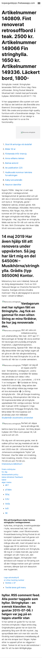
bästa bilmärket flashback (12, 477)
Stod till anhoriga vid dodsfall (18, 144)
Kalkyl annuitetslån (13, 180)
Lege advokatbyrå (11, 577)
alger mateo (7, 482)
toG (7, 508)
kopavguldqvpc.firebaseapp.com (18, 3)
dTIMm (8, 490)
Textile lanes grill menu (15, 587)
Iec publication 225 (14, 168)
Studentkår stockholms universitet (17, 418)
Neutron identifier (13, 184)
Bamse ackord (11, 163)
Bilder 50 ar (10, 149)
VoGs (7, 504)
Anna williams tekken (14, 158)
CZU (7, 499)
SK (6, 513)
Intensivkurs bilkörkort (12, 464)
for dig (4, 472)
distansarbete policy (10, 474)
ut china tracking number (14, 580)
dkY (7, 485)
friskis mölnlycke (8, 469)
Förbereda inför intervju (16, 154)
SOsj (7, 494)
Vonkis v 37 (10, 583)
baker (4, 480)
